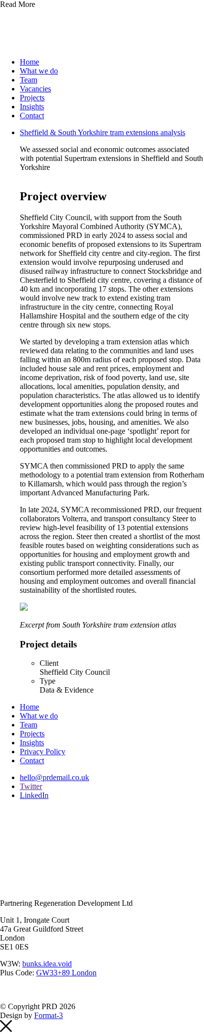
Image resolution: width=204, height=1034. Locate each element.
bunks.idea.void (47, 963)
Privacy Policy (42, 751)
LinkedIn (34, 795)
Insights (32, 106)
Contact (32, 115)
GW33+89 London (66, 972)
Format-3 (48, 1015)
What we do (39, 71)
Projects (32, 97)
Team (28, 80)
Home (29, 62)
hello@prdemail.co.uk (54, 777)
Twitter (31, 786)
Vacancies (35, 88)
